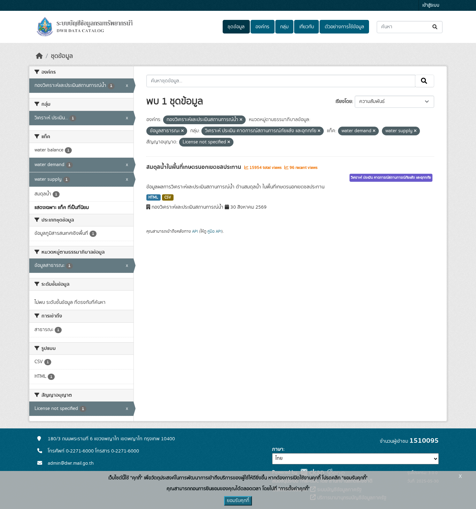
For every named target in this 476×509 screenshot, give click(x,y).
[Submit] (435, 27)
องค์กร (262, 26)
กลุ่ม (284, 26)
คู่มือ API (214, 231)
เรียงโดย (344, 101)
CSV (167, 197)
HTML (153, 197)
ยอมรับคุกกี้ (238, 500)
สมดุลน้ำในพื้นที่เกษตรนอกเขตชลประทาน (194, 167)
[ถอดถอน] (241, 120)
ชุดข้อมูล (236, 26)
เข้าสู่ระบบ (430, 5)
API (195, 231)
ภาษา (277, 449)
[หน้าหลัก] (39, 56)
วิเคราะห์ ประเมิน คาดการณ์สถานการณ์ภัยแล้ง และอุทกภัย (391, 177)
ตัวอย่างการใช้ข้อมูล (344, 26)
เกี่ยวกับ (306, 26)
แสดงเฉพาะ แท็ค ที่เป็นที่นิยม (61, 207)
